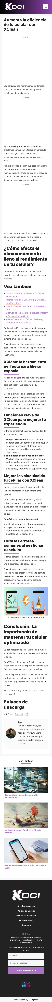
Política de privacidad (26, 915)
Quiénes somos (26, 920)
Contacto (26, 925)
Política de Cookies (26, 911)
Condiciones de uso (26, 906)
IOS (27, 714)
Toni (20, 722)
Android (19, 714)
